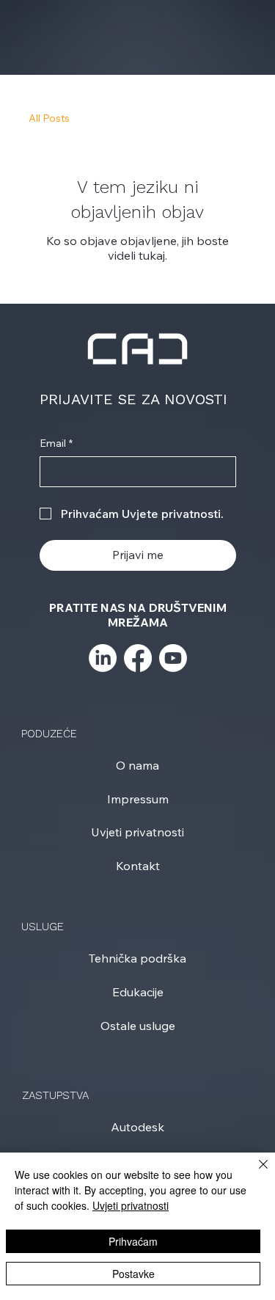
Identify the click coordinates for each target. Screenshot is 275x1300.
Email (56, 443)
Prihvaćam (133, 1241)
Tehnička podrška (137, 958)
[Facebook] (138, 658)
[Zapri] (254, 1173)
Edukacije (138, 992)
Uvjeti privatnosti (137, 832)
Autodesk (137, 1127)
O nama (137, 765)
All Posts (49, 118)
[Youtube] (173, 658)
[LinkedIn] (103, 658)
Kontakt (138, 865)
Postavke (133, 1273)
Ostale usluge (137, 1025)
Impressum (138, 799)
